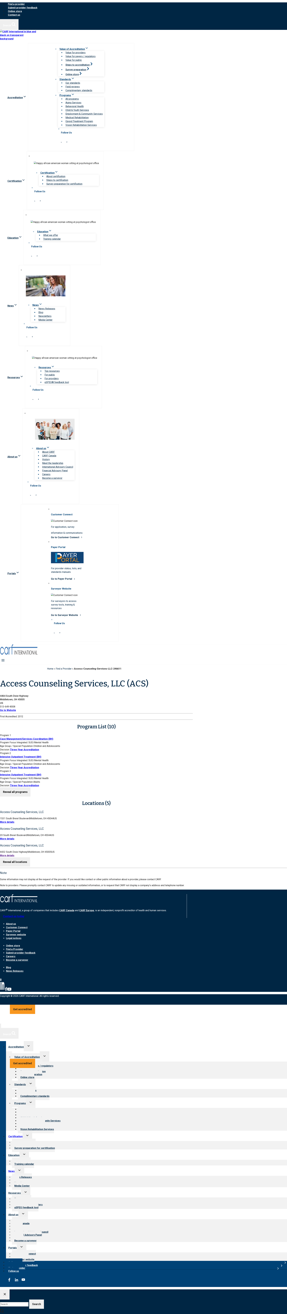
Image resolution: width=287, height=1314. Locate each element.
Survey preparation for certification (64, 183)
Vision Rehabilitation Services (81, 125)
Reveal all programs (15, 791)
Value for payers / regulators (80, 56)
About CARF (48, 452)
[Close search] (5, 1294)
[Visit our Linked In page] (61, 141)
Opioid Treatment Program (79, 121)
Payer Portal (13, 931)
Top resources (52, 371)
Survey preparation (75, 69)
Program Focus (8, 742)
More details (7, 822)
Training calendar (52, 239)
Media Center (45, 319)
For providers (52, 378)
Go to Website (8, 710)
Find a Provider (64, 668)
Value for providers (75, 52)
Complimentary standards (78, 90)
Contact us (14, 14)
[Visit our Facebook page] (40, 200)
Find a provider (16, 4)
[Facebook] (6, 990)
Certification (15, 1136)
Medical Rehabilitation (77, 117)
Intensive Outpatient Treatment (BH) (20, 756)
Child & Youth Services (77, 110)
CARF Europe (86, 910)
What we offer (50, 235)
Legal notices (13, 938)
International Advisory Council (57, 466)
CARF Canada (49, 455)
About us (11, 923)
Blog (40, 312)
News (11, 1171)
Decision (4, 749)
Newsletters (44, 316)
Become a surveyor (52, 478)
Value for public (73, 60)
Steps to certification (57, 180)
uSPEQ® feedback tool (57, 382)
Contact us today (13, 916)
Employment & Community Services (84, 113)
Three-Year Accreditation (24, 749)
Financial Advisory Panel (55, 470)
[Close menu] (0, 1026)
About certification (55, 176)
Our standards (72, 83)
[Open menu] (3, 660)
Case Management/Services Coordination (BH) (26, 738)
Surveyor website (16, 934)
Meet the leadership (52, 463)
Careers (46, 474)
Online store (15, 11)
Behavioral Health (74, 106)
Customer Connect (17, 927)
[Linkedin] (2, 990)
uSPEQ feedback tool (26, 1207)
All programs (72, 98)
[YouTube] (9, 990)
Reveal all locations (15, 861)
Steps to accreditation (77, 64)
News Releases (46, 308)
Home (50, 668)
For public (50, 374)
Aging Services (73, 102)
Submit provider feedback (22, 7)
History (46, 459)
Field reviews (72, 86)
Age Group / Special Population (16, 746)
